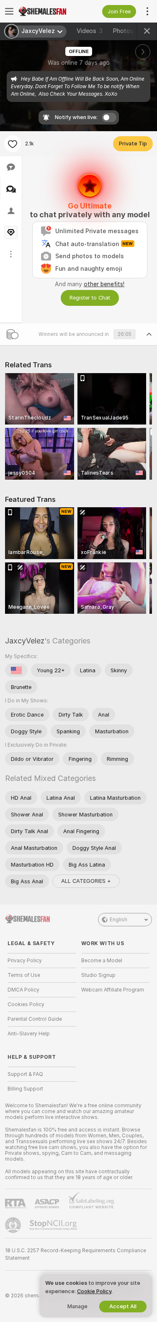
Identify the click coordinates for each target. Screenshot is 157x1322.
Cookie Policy (94, 1291)
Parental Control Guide (35, 1019)
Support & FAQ (25, 1074)
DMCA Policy (23, 990)
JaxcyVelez (24, 640)
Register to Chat (89, 298)
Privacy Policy (25, 961)
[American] (16, 670)
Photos (128, 31)
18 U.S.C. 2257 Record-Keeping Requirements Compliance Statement (75, 1254)
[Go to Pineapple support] (14, 1225)
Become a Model (101, 961)
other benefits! (104, 284)
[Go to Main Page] (48, 11)
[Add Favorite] (12, 143)
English (118, 920)
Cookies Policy (26, 1004)
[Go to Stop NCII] (54, 1225)
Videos (90, 31)
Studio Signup (98, 975)
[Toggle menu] (9, 11)
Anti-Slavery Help (29, 1034)
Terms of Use (24, 975)
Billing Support (25, 1089)
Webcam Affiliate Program (112, 990)
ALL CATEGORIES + (86, 881)
